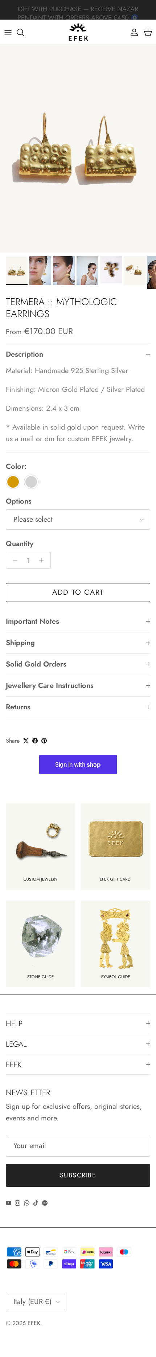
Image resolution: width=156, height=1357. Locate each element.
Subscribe (78, 1175)
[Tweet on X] (26, 740)
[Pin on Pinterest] (44, 740)
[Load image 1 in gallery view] (78, 149)
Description (24, 354)
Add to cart (78, 592)
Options (19, 501)
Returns (18, 707)
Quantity (19, 544)
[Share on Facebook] (35, 740)
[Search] (24, 32)
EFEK (34, 1323)
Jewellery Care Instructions (50, 685)
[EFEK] (78, 32)
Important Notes (32, 621)
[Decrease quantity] (13, 560)
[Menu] (8, 32)
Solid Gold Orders (36, 664)
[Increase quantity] (43, 560)
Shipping (20, 642)
